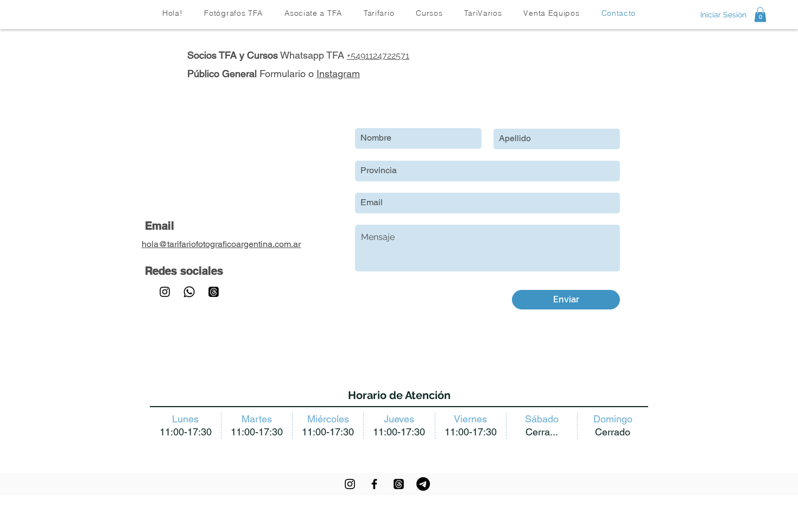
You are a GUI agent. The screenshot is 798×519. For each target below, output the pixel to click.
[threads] (399, 484)
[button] (379, 13)
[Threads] (213, 292)
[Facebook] (374, 484)
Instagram (338, 73)
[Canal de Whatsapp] (189, 292)
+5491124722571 (378, 55)
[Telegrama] (423, 484)
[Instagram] (165, 292)
